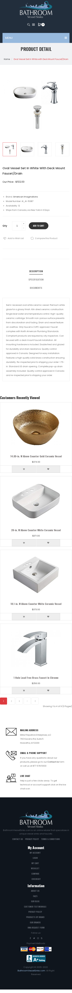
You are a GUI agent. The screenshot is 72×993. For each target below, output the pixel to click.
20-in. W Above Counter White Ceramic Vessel (36, 530)
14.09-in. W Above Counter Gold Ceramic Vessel (36, 456)
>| (35, 701)
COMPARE (35, 873)
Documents (36, 287)
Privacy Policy (32, 839)
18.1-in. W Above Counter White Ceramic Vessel (36, 604)
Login (35, 857)
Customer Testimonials (35, 906)
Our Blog (35, 901)
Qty (5, 225)
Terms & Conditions (50, 839)
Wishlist (35, 868)
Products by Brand (35, 917)
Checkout (36, 879)
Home (7, 59)
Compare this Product (46, 238)
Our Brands (35, 922)
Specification (36, 279)
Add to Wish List (16, 238)
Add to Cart (38, 225)
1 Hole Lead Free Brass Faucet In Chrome (36, 677)
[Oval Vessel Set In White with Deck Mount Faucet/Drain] (10, 149)
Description (36, 271)
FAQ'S (35, 896)
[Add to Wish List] (48, 469)
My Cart (35, 863)
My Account (35, 852)
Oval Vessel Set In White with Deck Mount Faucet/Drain (41, 59)
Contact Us (53, 761)
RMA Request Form (36, 927)
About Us (35, 890)
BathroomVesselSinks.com (31, 970)
